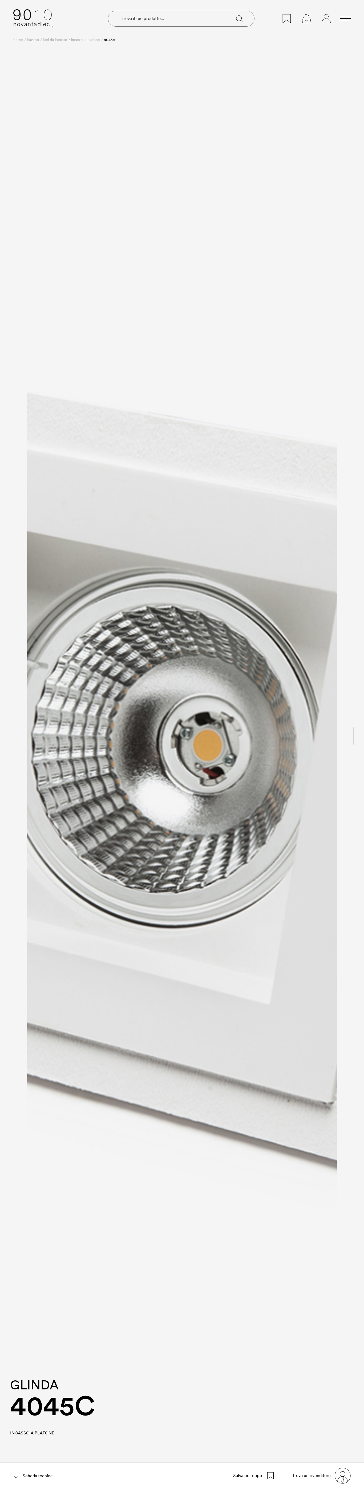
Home (18, 40)
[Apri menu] (345, 18)
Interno (33, 40)
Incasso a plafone (85, 40)
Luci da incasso (55, 40)
